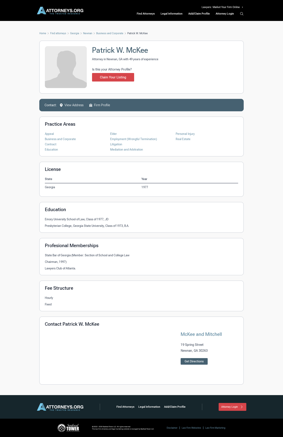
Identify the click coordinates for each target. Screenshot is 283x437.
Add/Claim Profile (199, 13)
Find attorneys (58, 33)
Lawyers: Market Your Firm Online (221, 7)
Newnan (87, 33)
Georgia (74, 33)
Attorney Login (225, 13)
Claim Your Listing (113, 77)
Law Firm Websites (191, 428)
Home (42, 33)
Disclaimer (172, 428)
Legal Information (171, 13)
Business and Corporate (109, 33)
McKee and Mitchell (201, 334)
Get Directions (194, 361)
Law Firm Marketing (215, 428)
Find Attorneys (146, 13)
